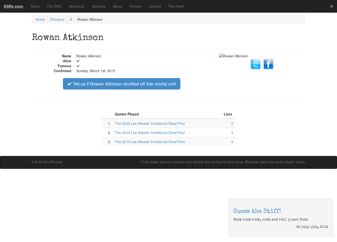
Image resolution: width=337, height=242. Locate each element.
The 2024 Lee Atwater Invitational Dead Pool (150, 132)
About (117, 6)
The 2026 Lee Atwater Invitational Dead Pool (150, 123)
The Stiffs (54, 6)
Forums (136, 6)
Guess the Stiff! (257, 212)
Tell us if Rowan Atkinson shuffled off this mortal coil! (124, 83)
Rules (35, 6)
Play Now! (176, 6)
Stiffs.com (13, 6)
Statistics (99, 6)
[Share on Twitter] (256, 63)
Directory (57, 19)
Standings (76, 6)
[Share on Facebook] (268, 63)
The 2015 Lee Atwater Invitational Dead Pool (150, 141)
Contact (155, 6)
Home (40, 19)
